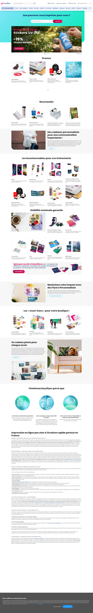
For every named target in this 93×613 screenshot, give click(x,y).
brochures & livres (77, 459)
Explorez (51, 148)
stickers (33, 459)
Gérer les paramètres (57, 606)
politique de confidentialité (32, 603)
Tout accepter (67, 606)
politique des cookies (46, 603)
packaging (66, 459)
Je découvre (16, 357)
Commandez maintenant (55, 296)
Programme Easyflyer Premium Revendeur (20, 482)
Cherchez (57, 21)
